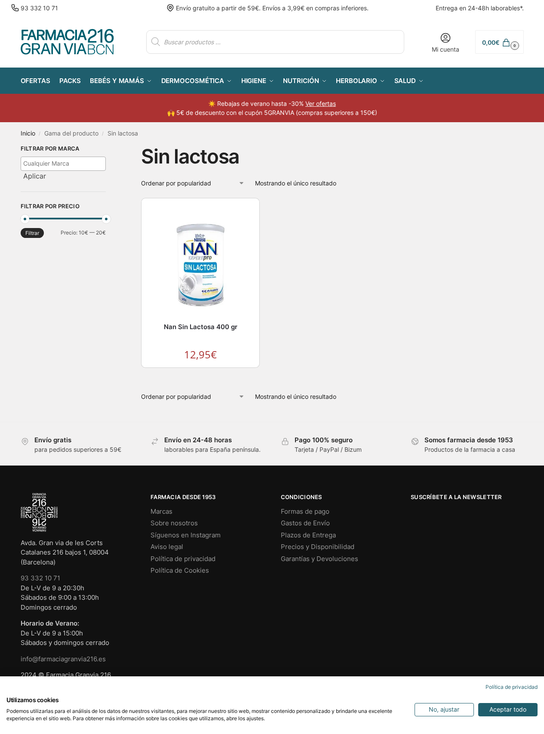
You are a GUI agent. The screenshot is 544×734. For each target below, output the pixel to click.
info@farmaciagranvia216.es (63, 659)
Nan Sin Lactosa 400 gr (200, 327)
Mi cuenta (445, 49)
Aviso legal (167, 547)
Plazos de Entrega (308, 535)
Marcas (161, 511)
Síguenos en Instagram (186, 535)
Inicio (28, 133)
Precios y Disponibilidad (317, 547)
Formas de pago (305, 511)
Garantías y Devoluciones (319, 559)
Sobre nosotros (174, 523)
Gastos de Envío (305, 523)
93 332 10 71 (39, 8)
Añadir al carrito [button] (200, 376)
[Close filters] (108, 149)
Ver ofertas (320, 103)
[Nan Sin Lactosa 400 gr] (200, 261)
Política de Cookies (180, 570)
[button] (499, 42)
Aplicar (34, 176)
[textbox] (65, 163)
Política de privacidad (183, 559)
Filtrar (32, 233)
